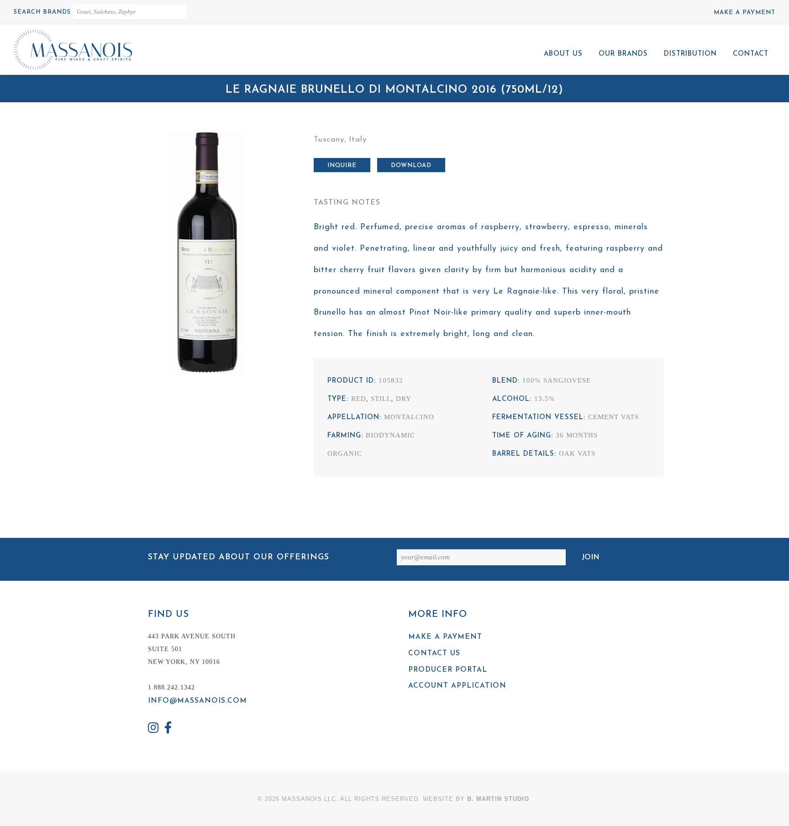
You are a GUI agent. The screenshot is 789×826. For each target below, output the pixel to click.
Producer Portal (447, 669)
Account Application (457, 685)
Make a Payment (744, 13)
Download (411, 165)
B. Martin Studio (498, 798)
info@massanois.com (197, 701)
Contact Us (434, 653)
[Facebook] (168, 729)
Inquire (342, 165)
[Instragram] (153, 729)
